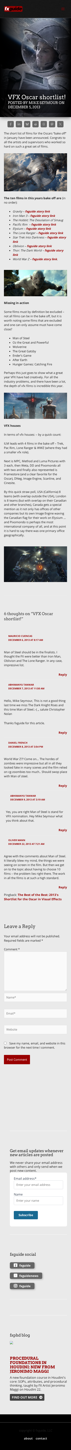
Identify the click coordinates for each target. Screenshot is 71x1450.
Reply (63, 674)
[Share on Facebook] (10, 124)
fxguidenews (28, 1276)
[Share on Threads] (44, 124)
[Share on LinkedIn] (19, 124)
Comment (12, 949)
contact (41, 1438)
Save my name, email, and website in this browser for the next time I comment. (34, 1045)
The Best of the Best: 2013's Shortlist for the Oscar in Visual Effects (33, 897)
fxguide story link (37, 211)
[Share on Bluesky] (27, 124)
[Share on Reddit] (35, 124)
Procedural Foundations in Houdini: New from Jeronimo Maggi (32, 1365)
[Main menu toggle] (63, 9)
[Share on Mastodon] (52, 124)
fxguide (25, 1265)
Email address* (25, 1179)
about (28, 1438)
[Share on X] (60, 124)
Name (18, 1194)
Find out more (24, 1397)
